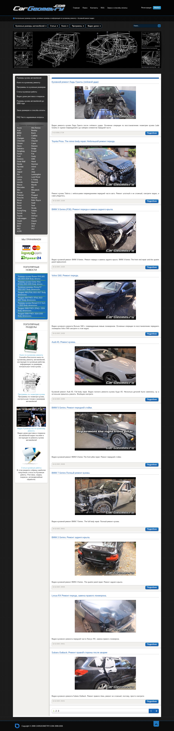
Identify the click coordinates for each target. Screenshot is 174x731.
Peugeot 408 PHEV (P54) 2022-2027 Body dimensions (30, 299)
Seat (33, 205)
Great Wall (21, 161)
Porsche (20, 198)
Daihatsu (20, 149)
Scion (19, 205)
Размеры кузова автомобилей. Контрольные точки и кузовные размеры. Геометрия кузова (39, 8)
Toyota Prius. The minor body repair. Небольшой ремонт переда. (83, 141)
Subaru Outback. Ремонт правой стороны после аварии (79, 652)
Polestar (20, 195)
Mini (18, 190)
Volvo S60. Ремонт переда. (65, 275)
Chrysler (34, 141)
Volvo (33, 218)
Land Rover (35, 177)
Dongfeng (20, 151)
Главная (76, 8)
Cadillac (34, 136)
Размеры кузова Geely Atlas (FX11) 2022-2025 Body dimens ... (31, 283)
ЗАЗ (33, 226)
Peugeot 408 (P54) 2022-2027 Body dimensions (32, 293)
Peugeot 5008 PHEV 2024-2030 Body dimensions (30, 315)
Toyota (19, 216)
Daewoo (34, 146)
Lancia (19, 177)
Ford (19, 156)
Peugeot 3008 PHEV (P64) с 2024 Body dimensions (31, 309)
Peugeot (34, 195)
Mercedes (21, 187)
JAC (33, 169)
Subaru (34, 211)
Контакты (94, 8)
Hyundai (20, 167)
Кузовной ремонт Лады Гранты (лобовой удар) (75, 82)
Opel (33, 192)
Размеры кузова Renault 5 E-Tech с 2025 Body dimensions (31, 304)
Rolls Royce (36, 200)
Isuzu (19, 169)
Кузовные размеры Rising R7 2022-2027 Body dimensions (29, 288)
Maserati (34, 182)
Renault (34, 198)
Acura (19, 128)
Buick (33, 133)
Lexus (19, 180)
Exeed (33, 151)
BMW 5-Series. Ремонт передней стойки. (72, 408)
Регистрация (146, 8)
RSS (102, 8)
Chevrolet (20, 141)
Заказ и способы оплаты (117, 8)
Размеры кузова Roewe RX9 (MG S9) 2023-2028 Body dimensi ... (31, 277)
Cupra (33, 143)
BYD (19, 136)
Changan (20, 138)
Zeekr (19, 224)
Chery (33, 138)
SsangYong (21, 211)
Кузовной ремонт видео (86, 18)
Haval (33, 161)
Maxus (19, 185)
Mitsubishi (35, 190)
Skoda (33, 208)
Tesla (33, 213)
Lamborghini (36, 174)
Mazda (34, 185)
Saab (33, 203)
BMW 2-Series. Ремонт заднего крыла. (71, 537)
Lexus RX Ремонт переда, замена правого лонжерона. (79, 595)
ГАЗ (32, 229)
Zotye (33, 224)
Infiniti (33, 167)
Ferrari (19, 154)
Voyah (19, 221)
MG (32, 187)
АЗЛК (19, 231)
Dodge (33, 149)
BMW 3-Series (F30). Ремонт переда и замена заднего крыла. (82, 209)
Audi (19, 130)
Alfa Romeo (36, 128)
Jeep (33, 172)
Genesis (20, 159)
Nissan (19, 192)
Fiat (32, 154)
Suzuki (19, 213)
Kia (18, 174)
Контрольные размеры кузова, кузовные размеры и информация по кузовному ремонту (45, 18)
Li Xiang (34, 180)
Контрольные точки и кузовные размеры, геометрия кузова (17, 726)
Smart (19, 208)
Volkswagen (21, 218)
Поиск (85, 8)
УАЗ (18, 229)
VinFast (34, 216)
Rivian (19, 200)
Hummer (34, 164)
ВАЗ (19, 226)
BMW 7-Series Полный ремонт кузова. (71, 473)
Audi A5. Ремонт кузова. (64, 342)
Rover (19, 203)
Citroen (20, 143)
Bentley (34, 130)
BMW (19, 133)
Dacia (19, 146)
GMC (33, 159)
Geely (33, 156)
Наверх (156, 724)
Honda (19, 164)
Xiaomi (34, 221)
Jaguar (19, 172)
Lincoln (20, 182)
